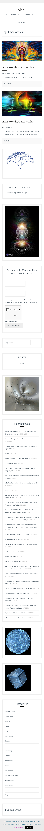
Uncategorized (9, 785)
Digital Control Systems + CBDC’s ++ (16, 613)
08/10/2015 (7, 84)
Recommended (9, 770)
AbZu (22, 10)
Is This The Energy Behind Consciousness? (17, 534)
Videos (7, 790)
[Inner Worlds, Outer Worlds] (22, 61)
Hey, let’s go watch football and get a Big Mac (18, 588)
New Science (8, 760)
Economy (8, 741)
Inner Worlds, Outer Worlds (18, 67)
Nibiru (7, 765)
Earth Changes (9, 736)
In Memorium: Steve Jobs (12, 463)
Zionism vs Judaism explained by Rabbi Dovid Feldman (21, 544)
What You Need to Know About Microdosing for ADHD (21, 483)
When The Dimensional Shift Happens (16, 618)
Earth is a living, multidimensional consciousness (19, 439)
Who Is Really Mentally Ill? (13, 561)
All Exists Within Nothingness (14, 539)
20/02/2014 (7, 141)
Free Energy (8, 751)
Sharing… (8, 490)
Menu (23, 23)
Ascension (7, 127)
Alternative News (10, 711)
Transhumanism (9, 780)
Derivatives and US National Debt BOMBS (17, 593)
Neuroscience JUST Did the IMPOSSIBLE (17, 458)
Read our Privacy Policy (30, 302)
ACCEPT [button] (29, 827)
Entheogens (8, 746)
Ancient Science (9, 716)
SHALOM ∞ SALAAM (12, 552)
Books (7, 726)
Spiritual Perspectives (14, 73)
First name (8, 280)
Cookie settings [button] (18, 827)
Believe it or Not (10, 556)
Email (7, 290)
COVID (7, 731)
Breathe (7, 453)
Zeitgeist (7, 795)
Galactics (7, 755)
